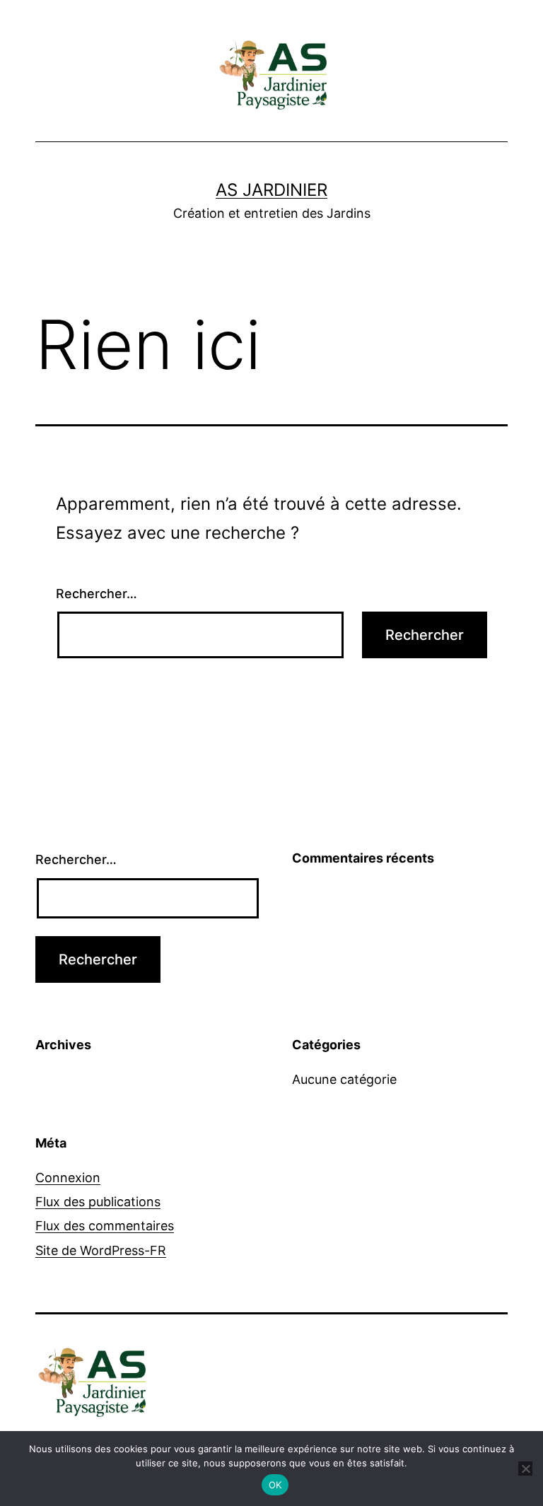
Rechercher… (96, 593)
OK (275, 1484)
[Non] (525, 1468)
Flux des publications (97, 1201)
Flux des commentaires (104, 1225)
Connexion (67, 1177)
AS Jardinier (271, 190)
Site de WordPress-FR (100, 1250)
